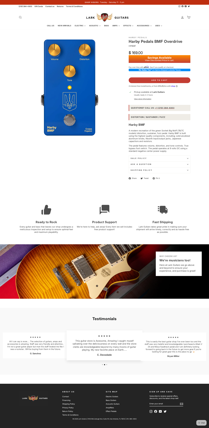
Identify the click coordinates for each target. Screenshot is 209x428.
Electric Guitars (112, 396)
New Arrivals (64, 26)
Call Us (50, 26)
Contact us (49, 6)
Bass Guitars (111, 400)
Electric (79, 26)
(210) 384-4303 (25, 6)
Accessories (143, 26)
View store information (142, 99)
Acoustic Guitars (112, 404)
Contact (65, 396)
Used (157, 26)
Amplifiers (110, 408)
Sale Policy (139, 158)
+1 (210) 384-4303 (164, 108)
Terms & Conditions (74, 6)
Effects (127, 26)
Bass (106, 26)
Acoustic (94, 26)
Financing (66, 400)
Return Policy (67, 411)
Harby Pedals (138, 37)
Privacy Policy (68, 408)
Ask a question (141, 164)
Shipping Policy (141, 170)
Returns (60, 6)
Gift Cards (38, 6)
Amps (115, 26)
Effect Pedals (111, 411)
